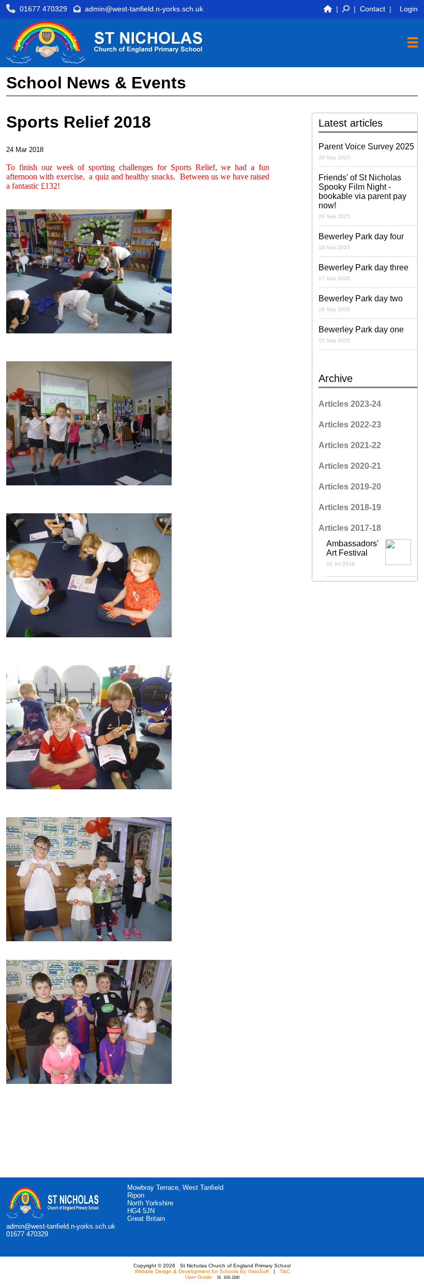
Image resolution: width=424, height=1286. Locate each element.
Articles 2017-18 (350, 528)
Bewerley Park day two (361, 303)
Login (409, 9)
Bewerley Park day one (361, 334)
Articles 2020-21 (350, 466)
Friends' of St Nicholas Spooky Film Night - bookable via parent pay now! (362, 196)
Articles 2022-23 (350, 424)
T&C (285, 1271)
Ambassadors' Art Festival (352, 553)
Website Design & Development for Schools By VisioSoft (201, 1271)
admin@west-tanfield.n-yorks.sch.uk (144, 9)
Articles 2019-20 (350, 486)
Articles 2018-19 (350, 507)
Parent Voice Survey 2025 (366, 151)
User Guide (198, 1277)
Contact (372, 9)
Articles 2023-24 (350, 404)
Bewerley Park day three (363, 272)
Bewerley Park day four (361, 241)
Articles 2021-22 (350, 445)
